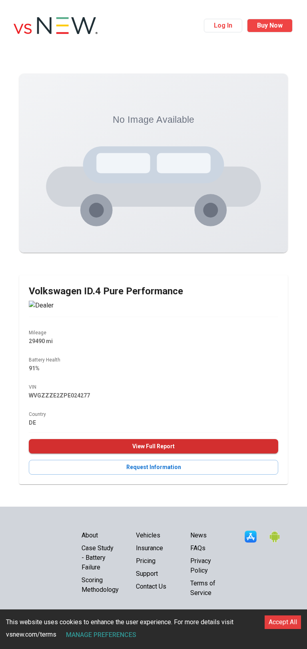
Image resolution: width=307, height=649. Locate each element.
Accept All (283, 622)
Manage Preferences (101, 635)
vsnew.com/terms (31, 634)
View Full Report (153, 446)
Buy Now (270, 25)
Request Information (153, 467)
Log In (223, 25)
